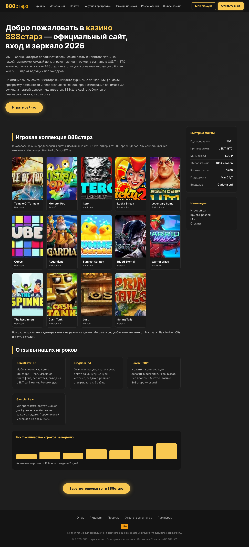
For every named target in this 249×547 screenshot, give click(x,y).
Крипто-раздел (200, 215)
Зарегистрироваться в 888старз (96, 488)
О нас (80, 517)
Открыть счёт (230, 5)
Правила (113, 517)
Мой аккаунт (203, 6)
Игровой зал (198, 210)
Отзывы (195, 223)
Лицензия (96, 517)
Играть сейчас (24, 107)
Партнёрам (165, 517)
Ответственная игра (138, 517)
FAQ (192, 219)
